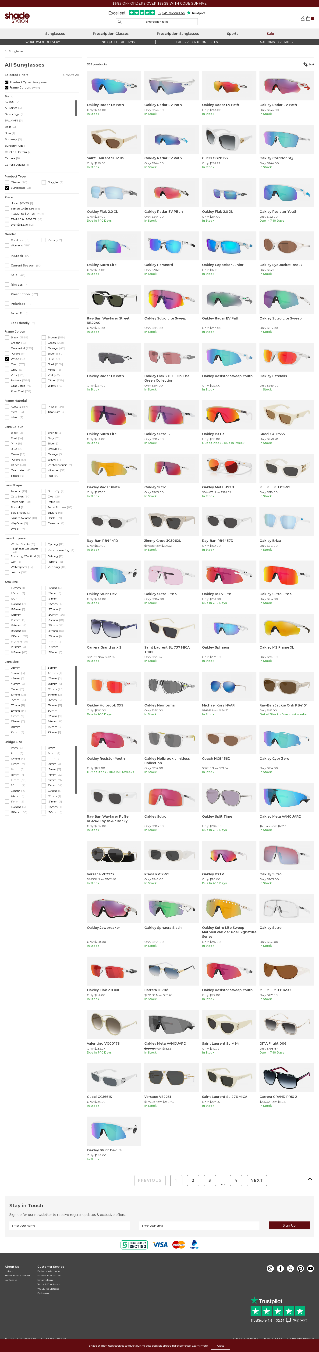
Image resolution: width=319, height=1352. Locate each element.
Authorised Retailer (277, 42)
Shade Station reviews (17, 1275)
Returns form (45, 1279)
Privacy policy (272, 1339)
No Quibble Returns (118, 42)
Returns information (49, 1275)
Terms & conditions (245, 1339)
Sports (232, 34)
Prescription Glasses (111, 34)
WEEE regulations (48, 1288)
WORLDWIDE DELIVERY (42, 42)
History (9, 1271)
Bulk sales (43, 1293)
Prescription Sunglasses (178, 34)
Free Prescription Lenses (197, 42)
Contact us (11, 1279)
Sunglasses (55, 34)
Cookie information (300, 1339)
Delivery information (49, 1271)
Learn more (200, 1345)
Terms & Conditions (48, 1284)
